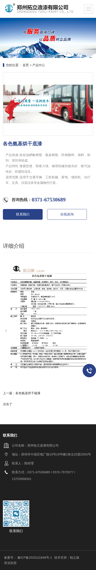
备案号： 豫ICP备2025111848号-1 (28, 557)
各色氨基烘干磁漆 (27, 393)
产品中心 (38, 65)
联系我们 (22, 214)
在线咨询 (67, 214)
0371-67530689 (49, 200)
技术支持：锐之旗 (66, 557)
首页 (26, 65)
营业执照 (10, 563)
